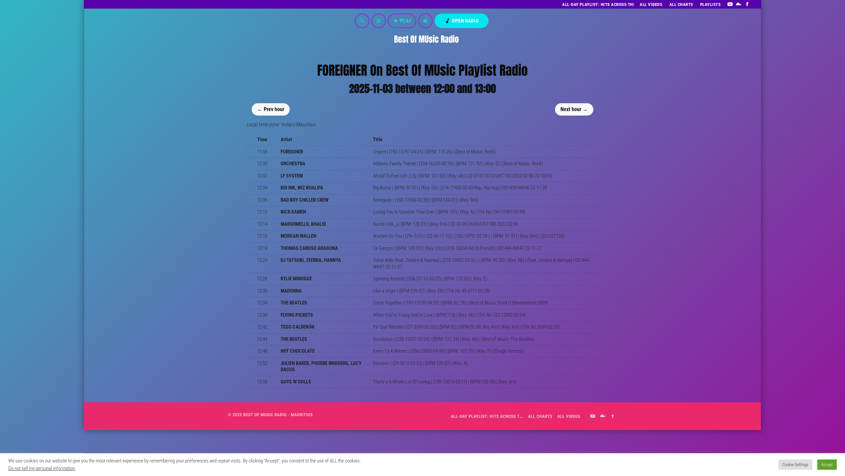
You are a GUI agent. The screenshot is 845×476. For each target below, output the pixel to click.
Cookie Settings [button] (795, 464)
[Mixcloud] (739, 4)
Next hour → (574, 109)
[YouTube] (730, 4)
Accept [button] (827, 464)
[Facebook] (747, 4)
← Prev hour (270, 109)
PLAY (402, 21)
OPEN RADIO (462, 21)
